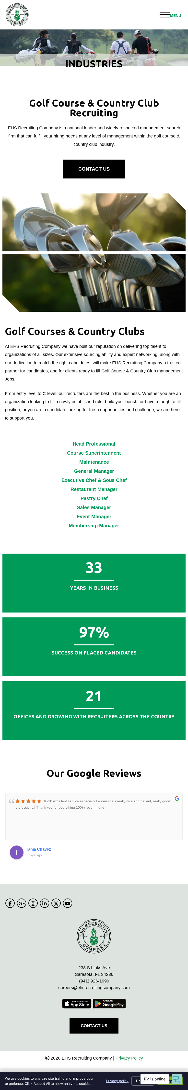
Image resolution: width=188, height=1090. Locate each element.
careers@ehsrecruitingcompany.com (94, 987)
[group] (94, 632)
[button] (94, 169)
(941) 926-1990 (94, 981)
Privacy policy (117, 1081)
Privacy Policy (129, 1058)
